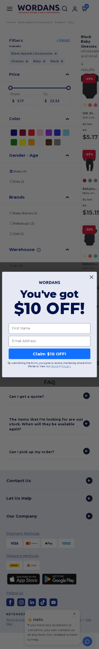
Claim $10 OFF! (49, 353)
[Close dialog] (91, 277)
